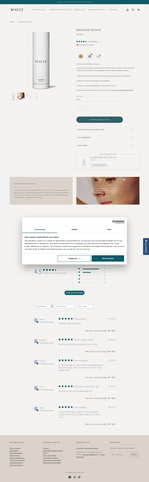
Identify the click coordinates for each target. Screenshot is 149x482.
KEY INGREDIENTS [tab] (84, 137)
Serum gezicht (15, 448)
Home (12, 22)
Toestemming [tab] (39, 229)
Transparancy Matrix (50, 458)
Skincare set (14, 451)
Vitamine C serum (16, 463)
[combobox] (65, 306)
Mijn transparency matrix (108, 190)
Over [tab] (109, 229)
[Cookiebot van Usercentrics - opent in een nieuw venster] (114, 222)
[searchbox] (42, 306)
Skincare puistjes (16, 453)
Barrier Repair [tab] (82, 145)
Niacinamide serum (17, 458)
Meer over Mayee (49, 455)
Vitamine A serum (16, 465)
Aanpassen (72, 258)
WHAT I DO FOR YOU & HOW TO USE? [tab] (91, 130)
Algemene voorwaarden (52, 460)
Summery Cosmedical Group (87, 448)
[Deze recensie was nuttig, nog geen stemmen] (109, 330)
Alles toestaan (108, 258)
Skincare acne (15, 455)
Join (134, 454)
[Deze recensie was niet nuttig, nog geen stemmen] (113, 330)
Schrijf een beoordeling (74, 293)
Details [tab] (74, 229)
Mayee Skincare (73, 472)
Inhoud (79, 96)
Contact (46, 448)
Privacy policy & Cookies (52, 463)
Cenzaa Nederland (90, 454)
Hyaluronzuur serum (17, 460)
